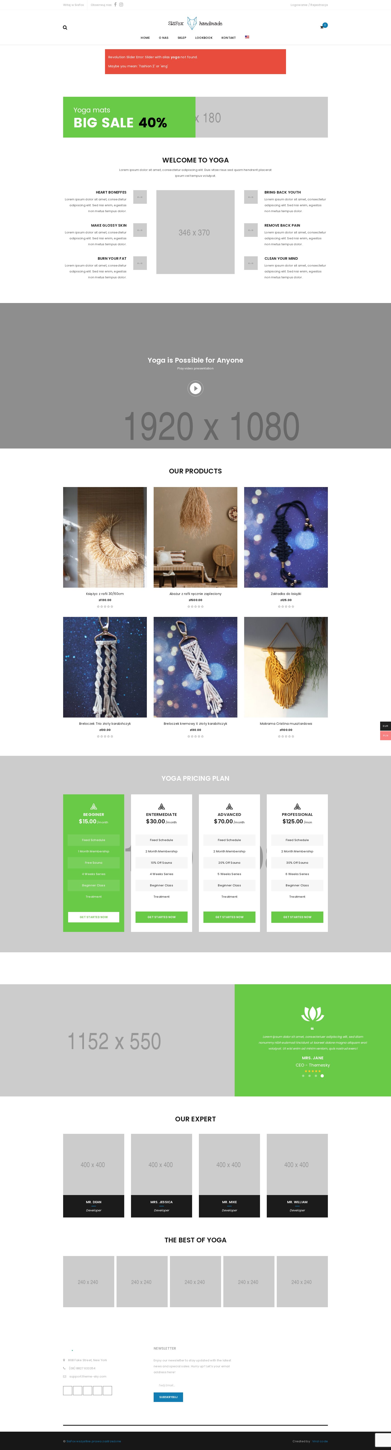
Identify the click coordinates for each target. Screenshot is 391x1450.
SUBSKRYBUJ (168, 1397)
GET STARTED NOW (94, 917)
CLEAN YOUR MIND (281, 258)
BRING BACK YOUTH (283, 192)
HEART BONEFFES (111, 192)
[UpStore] (195, 117)
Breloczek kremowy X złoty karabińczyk (195, 723)
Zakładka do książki (286, 594)
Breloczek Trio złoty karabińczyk (105, 723)
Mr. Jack (313, 1058)
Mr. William (297, 1202)
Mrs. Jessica (161, 1202)
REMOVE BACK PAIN (282, 225)
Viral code (320, 1441)
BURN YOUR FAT (112, 258)
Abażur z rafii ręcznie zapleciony (195, 594)
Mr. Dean (94, 1202)
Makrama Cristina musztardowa (286, 723)
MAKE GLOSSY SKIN (108, 225)
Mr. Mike (229, 1202)
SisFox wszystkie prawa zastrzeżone (94, 1441)
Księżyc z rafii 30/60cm (105, 594)
